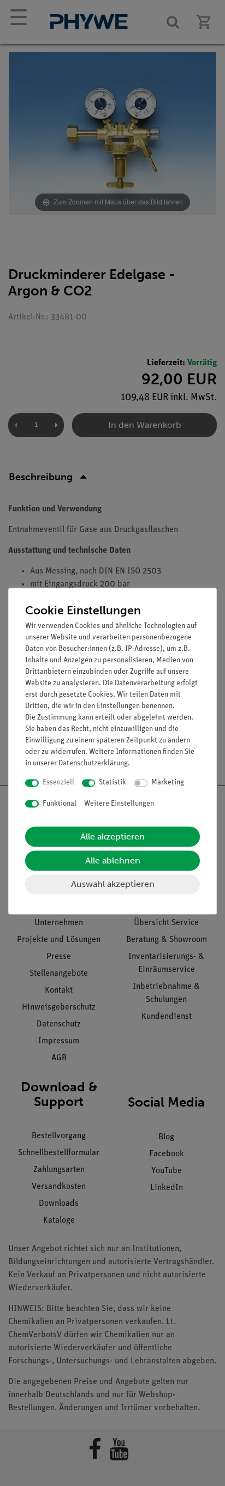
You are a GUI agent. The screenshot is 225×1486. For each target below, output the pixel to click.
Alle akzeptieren (112, 837)
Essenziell (58, 783)
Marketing (167, 783)
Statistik (112, 783)
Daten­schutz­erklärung (93, 764)
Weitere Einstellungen (119, 804)
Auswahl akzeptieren (113, 884)
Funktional (59, 804)
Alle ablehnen (112, 861)
